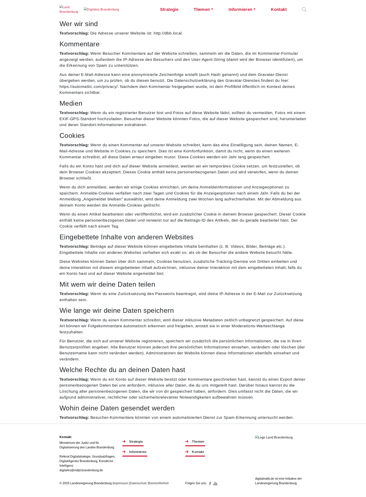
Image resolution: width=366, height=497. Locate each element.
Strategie (169, 9)
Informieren (240, 9)
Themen (202, 9)
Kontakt (279, 9)
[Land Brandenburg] (70, 9)
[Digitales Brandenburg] (101, 9)
